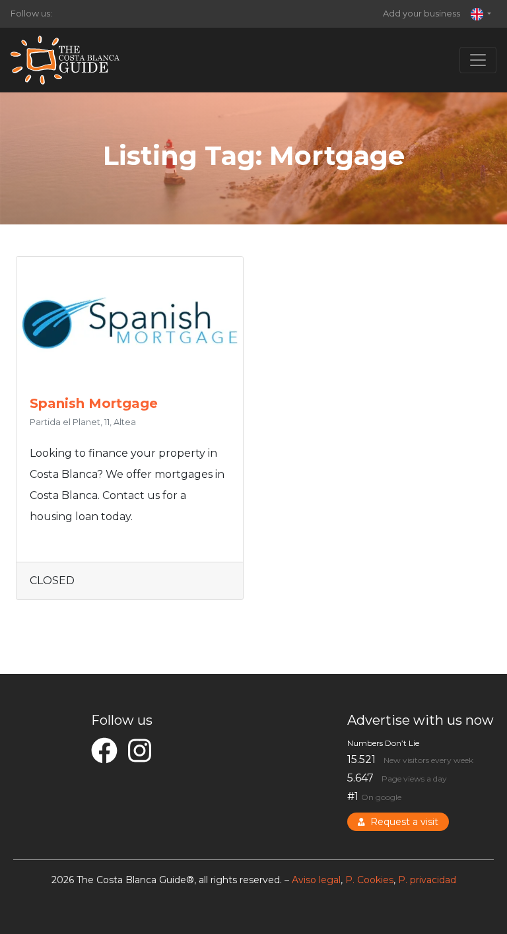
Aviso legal (316, 880)
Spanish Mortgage (94, 403)
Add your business (421, 13)
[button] (480, 14)
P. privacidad (427, 880)
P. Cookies (369, 880)
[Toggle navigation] (477, 60)
